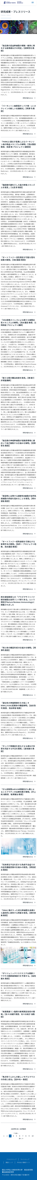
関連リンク (9, 1162)
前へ (16, 1133)
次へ (20, 1138)
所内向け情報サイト (23, 1162)
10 (32, 1136)
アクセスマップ (11, 1159)
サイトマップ (25, 1159)
